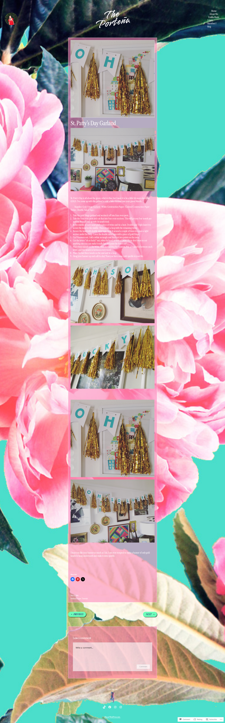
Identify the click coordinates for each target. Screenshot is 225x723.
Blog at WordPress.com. (112, 717)
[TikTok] (104, 707)
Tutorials (85, 598)
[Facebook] (109, 707)
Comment (143, 666)
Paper (79, 598)
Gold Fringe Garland (91, 206)
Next (149, 614)
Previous (78, 614)
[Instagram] (115, 707)
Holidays (73, 598)
